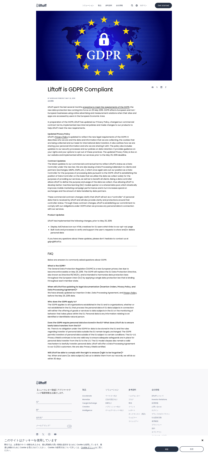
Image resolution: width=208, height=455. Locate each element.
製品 (99, 5)
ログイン (143, 5)
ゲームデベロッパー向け (114, 410)
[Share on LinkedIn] (161, 87)
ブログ (131, 399)
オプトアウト (157, 432)
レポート (132, 410)
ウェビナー (133, 417)
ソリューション (88, 5)
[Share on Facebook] (165, 87)
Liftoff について (158, 396)
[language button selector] (137, 5)
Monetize (86, 399)
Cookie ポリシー (88, 447)
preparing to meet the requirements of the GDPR (106, 107)
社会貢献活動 (157, 417)
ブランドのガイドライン (161, 414)
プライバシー (157, 425)
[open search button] (132, 5)
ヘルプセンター (134, 396)
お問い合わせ (157, 406)
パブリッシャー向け (112, 406)
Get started (163, 5)
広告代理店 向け (111, 399)
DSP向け (108, 403)
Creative (86, 406)
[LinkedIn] (37, 434)
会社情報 (119, 5)
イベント (132, 406)
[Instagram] (49, 434)
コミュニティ (133, 421)
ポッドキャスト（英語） (138, 414)
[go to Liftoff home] (41, 5)
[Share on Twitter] (157, 87)
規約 (153, 428)
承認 (166, 449)
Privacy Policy (61, 137)
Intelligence (87, 410)
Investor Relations (159, 399)
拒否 (191, 449)
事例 (130, 403)
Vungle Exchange (89, 403)
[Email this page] (152, 87)
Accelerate (87, 396)
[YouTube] (55, 434)
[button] (202, 440)
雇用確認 (155, 421)
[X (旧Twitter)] (43, 434)
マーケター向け (111, 396)
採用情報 (155, 403)
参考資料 (108, 5)
